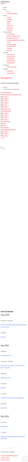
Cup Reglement (11, 34)
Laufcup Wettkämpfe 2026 (13, 36)
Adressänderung (11, 73)
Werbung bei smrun (11, 67)
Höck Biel (3, 336)
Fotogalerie (9, 29)
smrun (5, 15)
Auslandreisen (10, 58)
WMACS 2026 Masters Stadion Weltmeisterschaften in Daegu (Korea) (13, 325)
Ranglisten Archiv (11, 46)
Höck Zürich (4, 407)
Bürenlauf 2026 (4, 426)
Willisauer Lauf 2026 (6, 377)
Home (5, 7)
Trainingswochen (11, 60)
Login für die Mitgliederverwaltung (9, 455)
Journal (8, 23)
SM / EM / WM (11, 54)
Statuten (9, 21)
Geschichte (9, 19)
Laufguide (9, 48)
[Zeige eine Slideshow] (6, 92)
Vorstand (9, 17)
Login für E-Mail (5, 457)
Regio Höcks (10, 25)
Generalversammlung (12, 13)
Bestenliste (9, 50)
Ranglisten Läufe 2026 (12, 38)
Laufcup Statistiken (11, 44)
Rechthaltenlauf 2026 (6, 355)
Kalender (6, 52)
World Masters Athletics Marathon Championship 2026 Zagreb (13, 437)
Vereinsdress (10, 27)
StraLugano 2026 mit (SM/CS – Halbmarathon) (12, 397)
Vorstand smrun (11, 62)
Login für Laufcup (5, 459)
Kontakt (6, 69)
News (5, 9)
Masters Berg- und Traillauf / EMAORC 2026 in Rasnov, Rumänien (13, 366)
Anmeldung (10, 71)
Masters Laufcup (8, 32)
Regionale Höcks (11, 56)
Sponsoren (6, 64)
